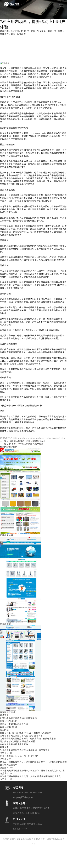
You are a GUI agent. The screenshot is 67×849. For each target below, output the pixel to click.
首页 (13, 34)
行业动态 (21, 34)
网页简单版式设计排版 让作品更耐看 (17, 741)
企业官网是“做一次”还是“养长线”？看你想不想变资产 (25, 733)
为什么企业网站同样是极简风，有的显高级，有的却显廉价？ (29, 738)
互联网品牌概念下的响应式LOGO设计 (27, 441)
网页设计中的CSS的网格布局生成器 (26, 444)
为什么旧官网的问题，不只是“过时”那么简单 (21, 735)
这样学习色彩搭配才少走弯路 (14, 744)
